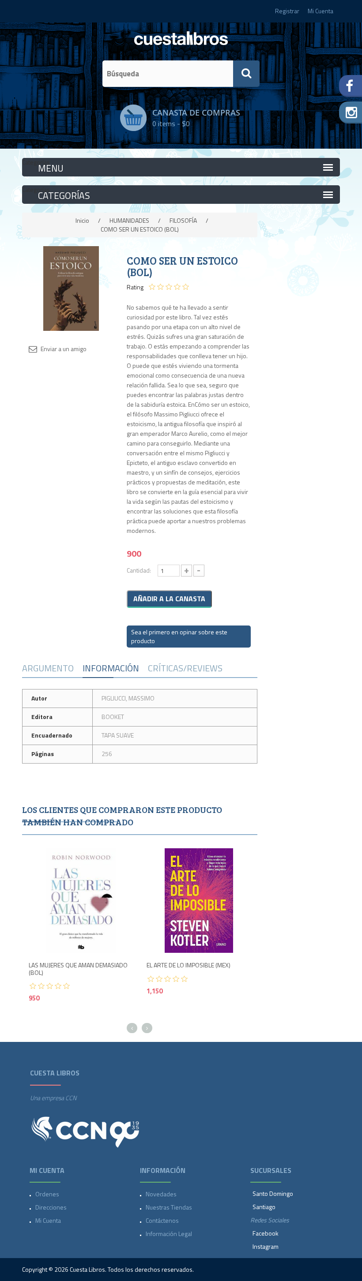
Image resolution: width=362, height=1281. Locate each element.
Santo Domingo (273, 1193)
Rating (135, 287)
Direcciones (51, 1207)
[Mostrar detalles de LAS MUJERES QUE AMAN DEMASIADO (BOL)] (81, 900)
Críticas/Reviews (185, 668)
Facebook (266, 1233)
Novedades (161, 1194)
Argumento (48, 668)
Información (111, 668)
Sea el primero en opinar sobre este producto (179, 636)
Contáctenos (162, 1220)
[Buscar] (246, 73)
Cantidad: (139, 570)
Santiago (264, 1206)
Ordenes (47, 1194)
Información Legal (169, 1233)
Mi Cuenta (320, 10)
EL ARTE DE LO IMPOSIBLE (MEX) (188, 965)
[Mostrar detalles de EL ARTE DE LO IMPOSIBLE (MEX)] (199, 900)
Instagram (266, 1246)
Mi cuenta (48, 1220)
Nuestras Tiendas (169, 1207)
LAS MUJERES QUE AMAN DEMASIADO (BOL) (78, 969)
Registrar (287, 10)
